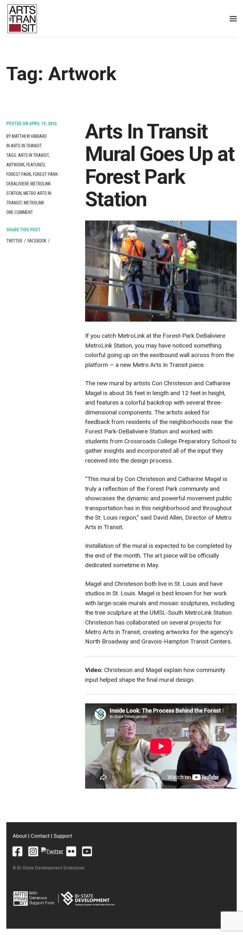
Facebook (37, 240)
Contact (40, 836)
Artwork (15, 164)
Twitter (14, 240)
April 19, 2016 (43, 123)
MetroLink (34, 202)
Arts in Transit (26, 145)
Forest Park (18, 174)
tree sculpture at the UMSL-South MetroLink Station (163, 612)
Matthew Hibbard (29, 136)
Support (62, 836)
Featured (35, 164)
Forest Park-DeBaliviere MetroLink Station (32, 184)
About (20, 836)
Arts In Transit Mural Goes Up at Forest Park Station (159, 165)
